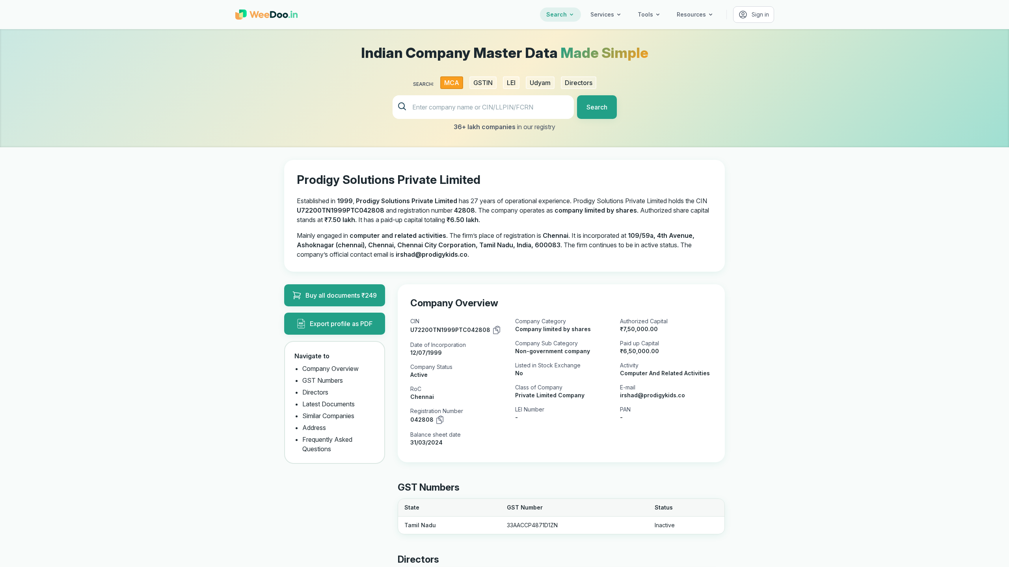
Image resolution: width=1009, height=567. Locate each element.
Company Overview (330, 368)
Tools (645, 14)
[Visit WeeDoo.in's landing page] (266, 14)
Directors (315, 392)
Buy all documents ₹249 (341, 295)
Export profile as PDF (341, 324)
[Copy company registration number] (440, 419)
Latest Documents (328, 404)
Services (602, 14)
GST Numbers (322, 380)
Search (556, 14)
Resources (691, 14)
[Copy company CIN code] (496, 330)
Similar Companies (328, 416)
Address (314, 428)
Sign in (760, 14)
